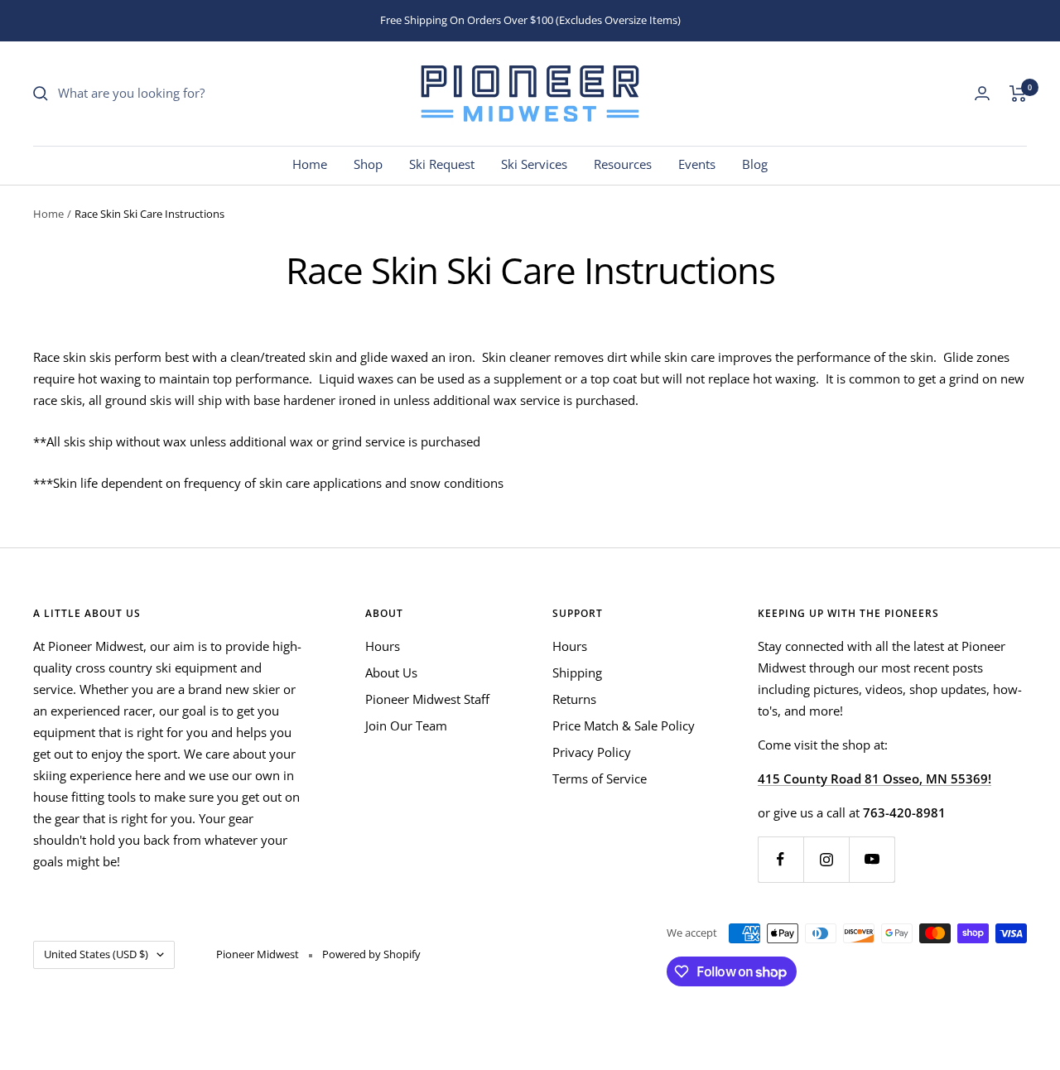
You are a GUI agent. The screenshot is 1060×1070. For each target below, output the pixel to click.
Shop (368, 164)
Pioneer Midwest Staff (427, 699)
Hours (382, 646)
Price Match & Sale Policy (623, 725)
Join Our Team (406, 725)
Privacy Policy (591, 752)
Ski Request (442, 164)
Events (697, 164)
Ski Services (534, 164)
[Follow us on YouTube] (871, 859)
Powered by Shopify (371, 954)
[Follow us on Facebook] (780, 859)
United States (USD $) (96, 954)
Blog (755, 164)
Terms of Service (599, 778)
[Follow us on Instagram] (826, 859)
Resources (623, 164)
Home (309, 164)
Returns (574, 699)
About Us (391, 672)
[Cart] (1018, 93)
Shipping (577, 672)
